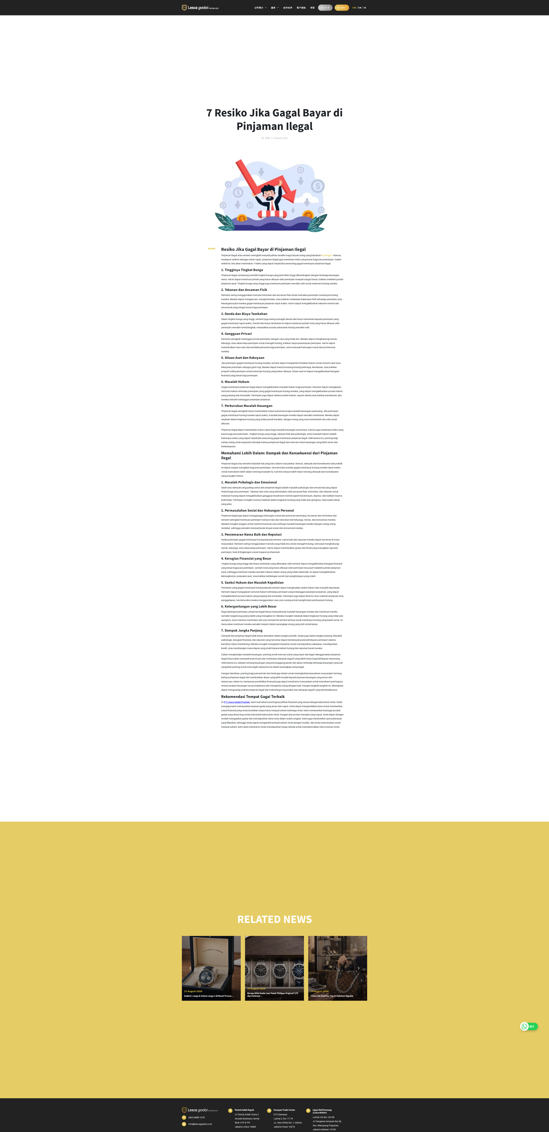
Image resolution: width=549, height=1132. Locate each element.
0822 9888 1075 (196, 1117)
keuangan (326, 255)
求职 (312, 7)
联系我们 (341, 7)
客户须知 (301, 7)
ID (365, 7)
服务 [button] (273, 7)
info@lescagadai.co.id (200, 1124)
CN (354, 7)
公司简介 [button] (258, 7)
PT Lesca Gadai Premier (237, 702)
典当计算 (325, 7)
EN (359, 7)
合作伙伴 (287, 7)
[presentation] (190, 968)
